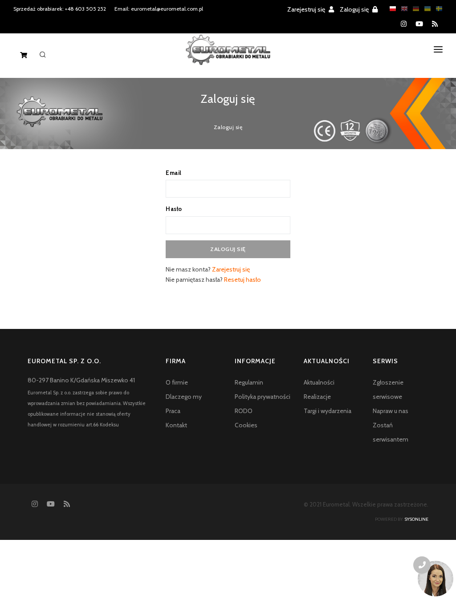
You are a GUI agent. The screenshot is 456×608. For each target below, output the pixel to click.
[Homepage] (228, 57)
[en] (402, 9)
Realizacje (317, 397)
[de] (413, 9)
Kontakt (176, 425)
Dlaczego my (184, 397)
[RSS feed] (435, 24)
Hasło (174, 208)
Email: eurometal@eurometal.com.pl (158, 8)
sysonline (416, 519)
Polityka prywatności (262, 397)
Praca (173, 411)
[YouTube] (419, 24)
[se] (437, 9)
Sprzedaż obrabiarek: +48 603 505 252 (59, 8)
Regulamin (249, 382)
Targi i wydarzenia (327, 411)
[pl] (390, 9)
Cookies (246, 425)
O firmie (177, 382)
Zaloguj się (355, 9)
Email (174, 172)
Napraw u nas (390, 411)
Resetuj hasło (242, 280)
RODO (243, 411)
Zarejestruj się (306, 9)
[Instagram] (403, 24)
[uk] (425, 9)
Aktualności (319, 382)
